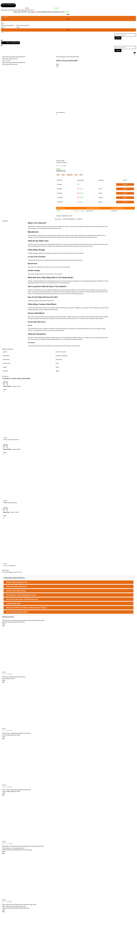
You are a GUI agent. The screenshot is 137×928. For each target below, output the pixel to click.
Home (57, 56)
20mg (63, 174)
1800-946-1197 (11, 4)
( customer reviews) (61, 162)
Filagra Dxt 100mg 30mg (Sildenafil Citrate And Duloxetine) (17, 849)
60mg (81, 174)
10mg (58, 174)
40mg (76, 174)
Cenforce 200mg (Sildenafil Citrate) (11, 791)
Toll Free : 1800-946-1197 (12, 42)
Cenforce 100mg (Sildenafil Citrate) (11, 735)
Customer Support (7, 40)
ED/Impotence (63, 56)
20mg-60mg (69, 174)
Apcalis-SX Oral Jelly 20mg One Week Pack (13, 622)
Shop (68, 14)
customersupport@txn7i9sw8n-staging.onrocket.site (16, 1)
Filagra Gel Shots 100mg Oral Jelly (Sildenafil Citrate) (15, 908)
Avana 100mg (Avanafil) (8, 678)
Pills (71, 215)
